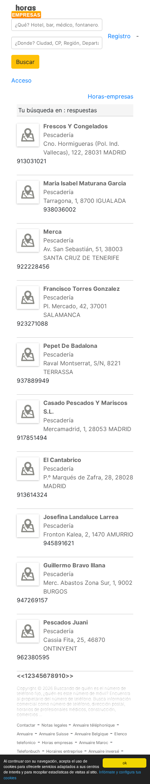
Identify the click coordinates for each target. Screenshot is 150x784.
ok (125, 762)
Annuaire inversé (103, 751)
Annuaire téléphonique (94, 725)
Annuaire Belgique (91, 733)
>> (70, 675)
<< (21, 675)
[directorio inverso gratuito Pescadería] (28, 134)
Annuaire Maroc (93, 742)
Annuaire (25, 733)
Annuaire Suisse (53, 733)
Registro (119, 36)
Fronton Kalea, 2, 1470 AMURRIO (88, 534)
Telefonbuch (28, 751)
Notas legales (55, 725)
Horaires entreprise (64, 751)
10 (62, 675)
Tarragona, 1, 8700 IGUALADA (84, 200)
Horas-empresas (110, 96)
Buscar (25, 61)
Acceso (21, 80)
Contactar (26, 725)
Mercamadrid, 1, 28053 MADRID (87, 429)
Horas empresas (57, 742)
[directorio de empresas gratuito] (26, 10)
